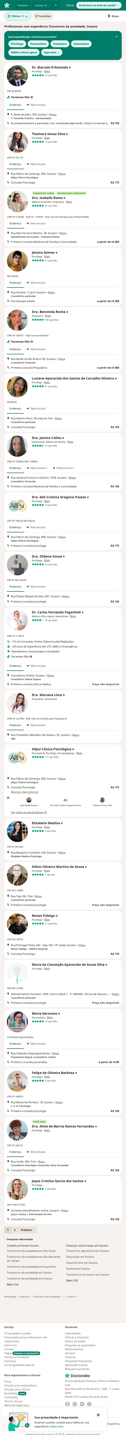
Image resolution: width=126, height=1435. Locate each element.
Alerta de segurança (16, 1405)
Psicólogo (17, 44)
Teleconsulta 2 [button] (65, 468)
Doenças (24, 1296)
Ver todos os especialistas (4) (29, 812)
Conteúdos (11, 1397)
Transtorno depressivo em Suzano (87, 1251)
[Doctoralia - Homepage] (8, 5)
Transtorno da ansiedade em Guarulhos (31, 1266)
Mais (47, 71)
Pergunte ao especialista (80, 1345)
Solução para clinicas (17, 1389)
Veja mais (50, 52)
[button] (116, 37)
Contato (9, 1349)
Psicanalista (38, 44)
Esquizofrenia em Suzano (82, 1263)
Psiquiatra (60, 44)
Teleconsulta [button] (37, 105)
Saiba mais (56, 1426)
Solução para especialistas (20, 1385)
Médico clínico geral (24, 52)
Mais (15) (72, 1280)
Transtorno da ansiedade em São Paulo (31, 1251)
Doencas (70, 1357)
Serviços (70, 1353)
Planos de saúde (75, 1341)
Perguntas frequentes (78, 1361)
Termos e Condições (16, 1357)
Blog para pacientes (77, 1369)
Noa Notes (14, 1393)
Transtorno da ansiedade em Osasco (29, 1278)
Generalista (81, 44)
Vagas (21, 1353)
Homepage (10, 1296)
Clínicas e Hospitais (77, 1337)
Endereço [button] (15, 105)
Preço (7, 1381)
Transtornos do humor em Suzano (87, 1274)
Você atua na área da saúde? (97, 5)
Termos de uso (13, 1401)
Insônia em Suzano (78, 1268)
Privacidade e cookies (17, 1333)
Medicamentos (74, 1349)
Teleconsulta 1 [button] (39, 468)
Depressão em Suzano (80, 1257)
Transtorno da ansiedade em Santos (29, 1272)
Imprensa (10, 1361)
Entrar (70, 5)
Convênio (45, 16)
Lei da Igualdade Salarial (19, 1365)
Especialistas (73, 1333)
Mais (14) (12, 1284)
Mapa (115, 16)
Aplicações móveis (76, 1365)
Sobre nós (10, 1345)
